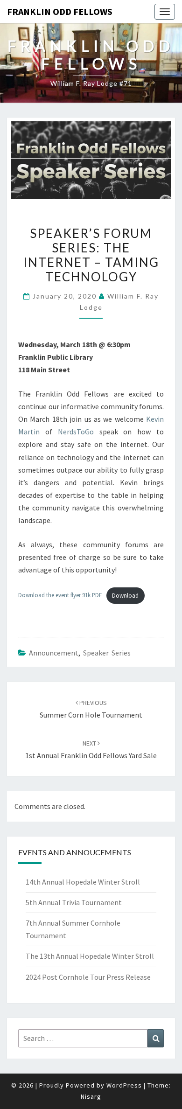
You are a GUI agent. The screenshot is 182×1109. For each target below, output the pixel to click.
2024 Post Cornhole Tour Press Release (88, 977)
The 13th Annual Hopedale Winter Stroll (90, 956)
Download (125, 595)
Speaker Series (107, 652)
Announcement (53, 652)
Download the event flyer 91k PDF (60, 595)
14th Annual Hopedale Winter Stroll (83, 881)
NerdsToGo (76, 431)
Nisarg (91, 1096)
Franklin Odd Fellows (59, 11)
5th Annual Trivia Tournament (74, 902)
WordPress (124, 1085)
